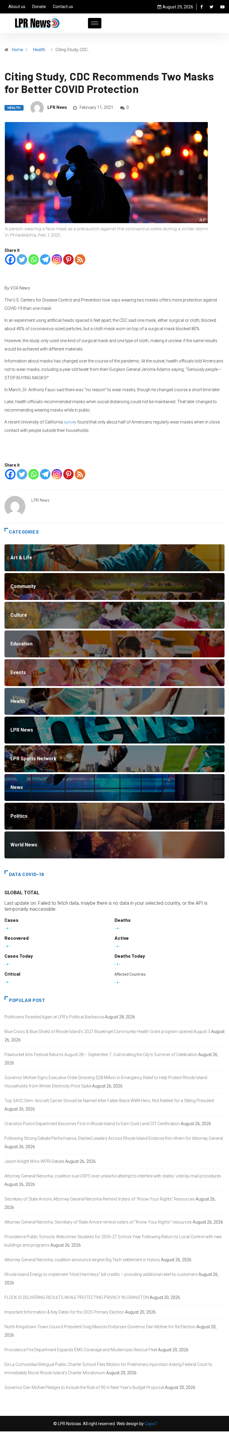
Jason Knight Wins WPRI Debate (34, 1161)
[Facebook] (201, 6)
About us (16, 6)
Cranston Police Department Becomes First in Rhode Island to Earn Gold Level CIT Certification (92, 1123)
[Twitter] (211, 6)
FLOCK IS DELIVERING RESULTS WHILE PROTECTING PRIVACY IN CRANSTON (76, 1297)
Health (39, 49)
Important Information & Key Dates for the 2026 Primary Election (64, 1312)
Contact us (63, 6)
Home (17, 49)
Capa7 (150, 1423)
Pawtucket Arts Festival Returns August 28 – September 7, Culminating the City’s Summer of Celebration (100, 1054)
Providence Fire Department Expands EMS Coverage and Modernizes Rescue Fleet (80, 1349)
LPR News (57, 107)
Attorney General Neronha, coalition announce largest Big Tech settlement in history (82, 1259)
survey (70, 422)
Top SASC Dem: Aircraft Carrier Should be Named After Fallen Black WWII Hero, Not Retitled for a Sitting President (109, 1100)
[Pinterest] (68, 259)
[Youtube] (222, 6)
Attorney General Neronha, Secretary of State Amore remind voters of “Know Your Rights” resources (98, 1222)
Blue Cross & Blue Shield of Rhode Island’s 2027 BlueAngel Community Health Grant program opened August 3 (107, 1031)
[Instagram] (57, 259)
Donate (39, 6)
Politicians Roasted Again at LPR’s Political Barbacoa (54, 1016)
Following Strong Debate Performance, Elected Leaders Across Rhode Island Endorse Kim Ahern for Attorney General (113, 1138)
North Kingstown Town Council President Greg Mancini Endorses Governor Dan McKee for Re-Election (100, 1326)
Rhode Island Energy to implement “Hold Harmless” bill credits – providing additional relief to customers (101, 1274)
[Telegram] (45, 259)
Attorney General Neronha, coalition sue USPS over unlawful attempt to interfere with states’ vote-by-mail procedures (112, 1176)
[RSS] (80, 259)
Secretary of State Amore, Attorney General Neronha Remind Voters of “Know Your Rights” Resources (99, 1199)
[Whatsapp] (33, 259)
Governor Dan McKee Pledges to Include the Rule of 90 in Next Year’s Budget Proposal (84, 1387)
